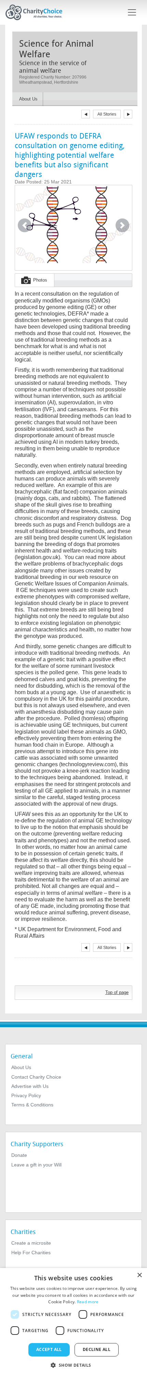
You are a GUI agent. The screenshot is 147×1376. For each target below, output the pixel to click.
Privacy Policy (26, 1095)
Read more (88, 1302)
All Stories (106, 114)
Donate (19, 1155)
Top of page (117, 992)
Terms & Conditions (32, 1104)
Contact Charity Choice (36, 1077)
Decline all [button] (96, 1349)
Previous (85, 114)
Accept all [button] (49, 1349)
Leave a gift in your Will (36, 1164)
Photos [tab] (40, 280)
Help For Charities (31, 1252)
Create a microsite (31, 1243)
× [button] (139, 1275)
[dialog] (73, 1322)
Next (128, 114)
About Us (21, 1067)
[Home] (36, 12)
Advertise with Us (30, 1086)
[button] (24, 225)
